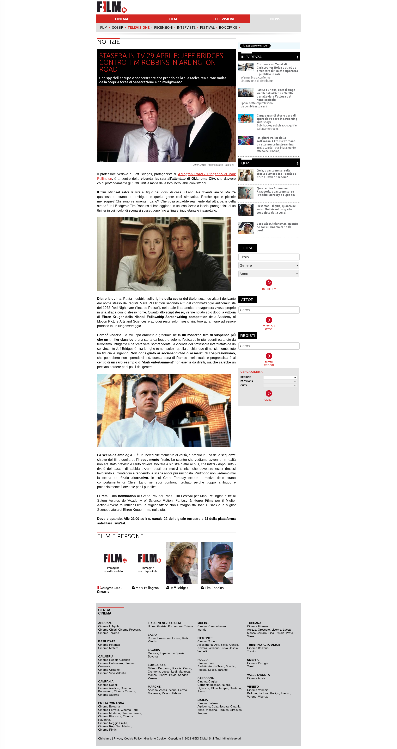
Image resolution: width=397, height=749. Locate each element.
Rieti (185, 638)
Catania (235, 706)
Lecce (212, 669)
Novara (202, 648)
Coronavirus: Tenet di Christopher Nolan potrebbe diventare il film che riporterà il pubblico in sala (277, 69)
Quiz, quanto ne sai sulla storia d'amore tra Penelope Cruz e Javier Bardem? (276, 174)
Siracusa (236, 709)
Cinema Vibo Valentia (112, 673)
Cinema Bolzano (258, 648)
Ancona (153, 690)
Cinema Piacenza (109, 716)
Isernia (201, 629)
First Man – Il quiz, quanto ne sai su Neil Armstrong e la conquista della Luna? (276, 209)
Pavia (172, 674)
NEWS (275, 19)
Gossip (117, 27)
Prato (289, 633)
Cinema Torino (206, 641)
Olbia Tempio (219, 688)
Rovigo (274, 693)
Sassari (202, 691)
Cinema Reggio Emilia (112, 723)
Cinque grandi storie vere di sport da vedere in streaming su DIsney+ (277, 119)
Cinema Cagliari (207, 681)
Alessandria (205, 644)
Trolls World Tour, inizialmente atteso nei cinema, (276, 149)
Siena (251, 636)
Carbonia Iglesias (208, 684)
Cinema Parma (131, 713)
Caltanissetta (220, 706)
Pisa (271, 633)
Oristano (235, 688)
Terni (250, 666)
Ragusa (224, 709)
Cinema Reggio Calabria (114, 659)
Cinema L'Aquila (109, 626)
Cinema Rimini (107, 729)
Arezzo (251, 629)
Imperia (165, 653)
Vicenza (263, 696)
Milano (152, 668)
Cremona (154, 671)
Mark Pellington (147, 588)
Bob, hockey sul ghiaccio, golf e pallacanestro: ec (277, 127)
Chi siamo (104, 738)
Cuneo (233, 644)
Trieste (188, 626)
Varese (152, 678)
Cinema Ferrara (108, 709)
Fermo (182, 690)
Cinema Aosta (256, 678)
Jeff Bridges (179, 588)
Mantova (184, 671)
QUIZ (245, 163)
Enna (200, 709)
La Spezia (177, 653)
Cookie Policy (132, 738)
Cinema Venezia (257, 690)
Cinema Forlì (129, 709)
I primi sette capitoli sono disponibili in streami (257, 104)
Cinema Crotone (109, 669)
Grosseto (264, 629)
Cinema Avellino (108, 688)
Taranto (223, 669)
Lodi (174, 671)
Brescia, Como (181, 668)
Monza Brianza (157, 674)
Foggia (202, 669)
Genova (153, 653)
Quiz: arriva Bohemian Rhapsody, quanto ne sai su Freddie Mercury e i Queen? (276, 191)
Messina (211, 709)
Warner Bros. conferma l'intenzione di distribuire (257, 79)
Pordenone (175, 626)
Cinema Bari (205, 663)
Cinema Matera (108, 648)
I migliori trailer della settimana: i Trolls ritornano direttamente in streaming (276, 141)
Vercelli (202, 651)
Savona (153, 656)
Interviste (186, 27)
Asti (216, 644)
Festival (207, 27)
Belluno (252, 693)
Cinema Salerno (108, 694)
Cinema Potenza (109, 644)
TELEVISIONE (224, 19)
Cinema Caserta (124, 691)
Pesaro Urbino (171, 693)
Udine (151, 626)
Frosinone (164, 638)
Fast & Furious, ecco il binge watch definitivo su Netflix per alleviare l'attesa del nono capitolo (276, 94)
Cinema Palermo (208, 703)
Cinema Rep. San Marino (114, 726)
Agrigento (203, 706)
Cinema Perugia (257, 663)
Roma (152, 638)
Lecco (166, 671)
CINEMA (121, 19)
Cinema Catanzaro (110, 663)
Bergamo (164, 668)
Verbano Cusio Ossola (223, 648)
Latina (176, 638)
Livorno (276, 629)
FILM (173, 19)
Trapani (202, 713)
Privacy (118, 738)
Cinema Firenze (257, 626)
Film (103, 27)
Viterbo (152, 641)
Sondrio (183, 674)
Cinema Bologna (109, 706)
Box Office (228, 27)
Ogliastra (203, 688)
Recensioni (163, 27)
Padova (263, 693)
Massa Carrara (257, 633)
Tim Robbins (214, 588)
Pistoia (280, 633)
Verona (251, 696)
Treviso (285, 693)
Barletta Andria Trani (210, 666)
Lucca (287, 629)
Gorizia (161, 626)
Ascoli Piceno (168, 690)
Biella (224, 644)
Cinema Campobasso (211, 626)
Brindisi (230, 666)
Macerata (154, 693)
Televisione (139, 27)
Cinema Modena (109, 713)
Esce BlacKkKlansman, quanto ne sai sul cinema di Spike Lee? (277, 227)
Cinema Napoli (107, 684)
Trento (251, 651)
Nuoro (226, 684)
